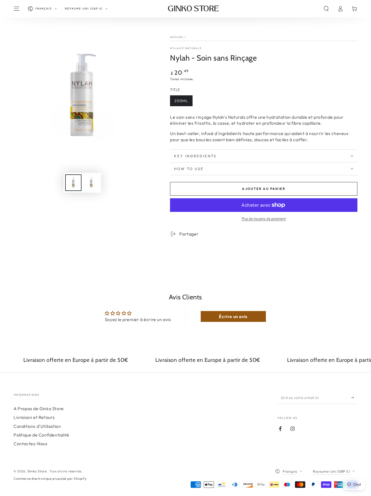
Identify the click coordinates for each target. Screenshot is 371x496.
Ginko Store (37, 471)
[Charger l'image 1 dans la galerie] (73, 182)
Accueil (177, 37)
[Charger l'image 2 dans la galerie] (91, 182)
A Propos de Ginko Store (39, 408)
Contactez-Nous (30, 443)
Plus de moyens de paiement (264, 218)
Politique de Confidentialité (41, 435)
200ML (181, 100)
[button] (326, 9)
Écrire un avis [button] (233, 316)
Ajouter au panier (263, 189)
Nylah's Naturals (186, 48)
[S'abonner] (354, 398)
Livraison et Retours (34, 417)
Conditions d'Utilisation (37, 426)
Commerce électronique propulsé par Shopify (50, 478)
